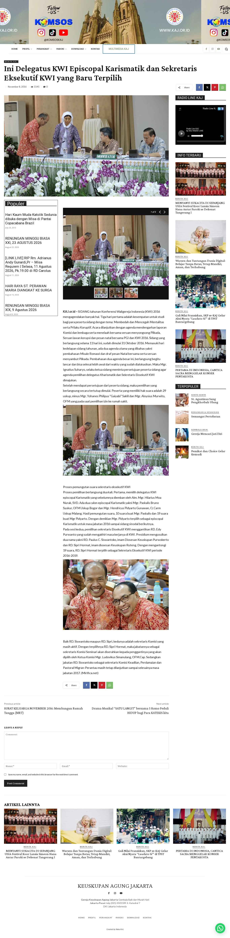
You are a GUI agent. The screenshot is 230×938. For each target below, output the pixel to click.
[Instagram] (212, 49)
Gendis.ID (181, 459)
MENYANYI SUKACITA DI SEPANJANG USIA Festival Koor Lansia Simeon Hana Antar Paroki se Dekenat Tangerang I (200, 207)
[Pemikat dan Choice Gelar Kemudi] (182, 452)
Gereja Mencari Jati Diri (206, 433)
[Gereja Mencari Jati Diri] (182, 434)
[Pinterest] (214, 87)
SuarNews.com (110, 909)
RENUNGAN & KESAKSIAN (205, 412)
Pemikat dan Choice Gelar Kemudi (208, 452)
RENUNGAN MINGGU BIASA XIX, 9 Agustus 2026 (27, 308)
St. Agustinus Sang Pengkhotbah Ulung (204, 400)
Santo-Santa (198, 395)
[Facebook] (206, 49)
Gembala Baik (199, 430)
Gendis (125, 909)
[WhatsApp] (222, 87)
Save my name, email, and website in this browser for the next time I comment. (43, 774)
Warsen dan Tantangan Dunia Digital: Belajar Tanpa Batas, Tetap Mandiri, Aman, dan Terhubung (200, 264)
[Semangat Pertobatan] (182, 417)
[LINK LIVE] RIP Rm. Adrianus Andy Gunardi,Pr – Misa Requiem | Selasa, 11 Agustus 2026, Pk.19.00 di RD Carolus (28, 264)
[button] (220, 928)
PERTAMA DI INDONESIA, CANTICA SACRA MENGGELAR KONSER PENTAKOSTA (198, 373)
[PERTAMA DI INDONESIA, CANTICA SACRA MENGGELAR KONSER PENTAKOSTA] (200, 346)
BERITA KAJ (11, 62)
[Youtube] (219, 49)
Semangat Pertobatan (205, 416)
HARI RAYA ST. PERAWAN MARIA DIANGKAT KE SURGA (28, 288)
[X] (207, 87)
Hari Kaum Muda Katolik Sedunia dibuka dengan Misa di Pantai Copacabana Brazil (31, 219)
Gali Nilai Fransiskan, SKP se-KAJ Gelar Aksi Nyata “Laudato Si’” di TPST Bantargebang (200, 318)
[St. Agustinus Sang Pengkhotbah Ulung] (182, 400)
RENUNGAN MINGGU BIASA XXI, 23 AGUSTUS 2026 (27, 240)
